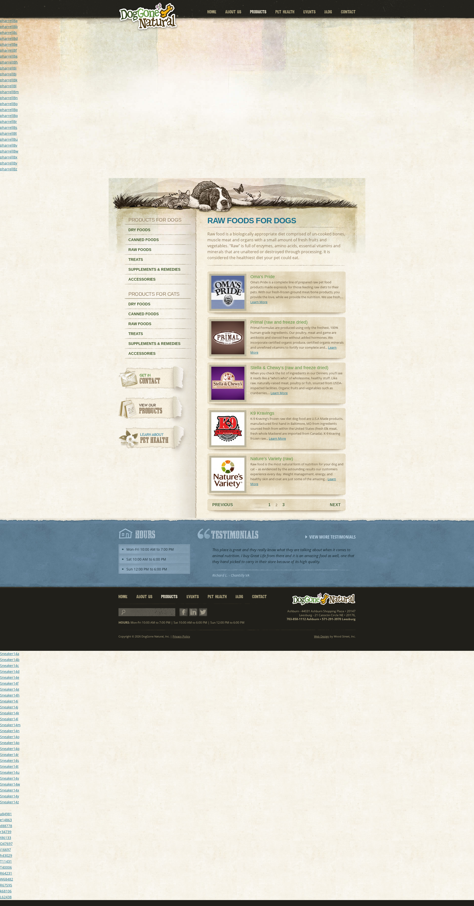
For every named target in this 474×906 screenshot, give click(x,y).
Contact (348, 12)
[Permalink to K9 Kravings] (227, 446)
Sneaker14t (9, 766)
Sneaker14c (9, 665)
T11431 (6, 861)
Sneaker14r (9, 754)
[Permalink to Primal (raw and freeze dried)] (227, 355)
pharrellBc (8, 32)
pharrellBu (9, 139)
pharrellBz (8, 169)
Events (309, 12)
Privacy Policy (181, 636)
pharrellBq (9, 115)
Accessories (142, 279)
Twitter (202, 612)
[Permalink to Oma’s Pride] (227, 309)
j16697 (5, 849)
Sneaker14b (10, 659)
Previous (222, 505)
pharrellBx (8, 157)
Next (335, 505)
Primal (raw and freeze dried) (279, 322)
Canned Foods (143, 240)
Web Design (321, 636)
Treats (135, 259)
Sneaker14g (9, 689)
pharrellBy (8, 163)
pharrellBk (8, 80)
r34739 (5, 831)
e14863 (6, 819)
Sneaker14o (9, 736)
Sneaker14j (9, 707)
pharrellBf (8, 50)
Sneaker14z (9, 802)
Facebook (183, 612)
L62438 (6, 897)
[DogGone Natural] (148, 16)
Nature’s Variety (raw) (271, 458)
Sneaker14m (10, 725)
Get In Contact (153, 380)
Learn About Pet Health (153, 439)
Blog (328, 12)
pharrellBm (9, 92)
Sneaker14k (9, 713)
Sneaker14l (9, 719)
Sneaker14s (9, 760)
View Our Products (153, 410)
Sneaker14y (9, 796)
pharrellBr (8, 121)
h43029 (6, 855)
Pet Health (284, 12)
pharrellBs (8, 127)
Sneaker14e (9, 677)
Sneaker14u (10, 772)
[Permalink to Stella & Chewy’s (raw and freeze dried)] (227, 400)
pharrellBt (8, 133)
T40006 (6, 867)
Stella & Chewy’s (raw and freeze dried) (289, 367)
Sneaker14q (10, 748)
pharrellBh (9, 62)
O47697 (6, 843)
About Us (233, 12)
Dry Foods (139, 230)
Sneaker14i (9, 701)
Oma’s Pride (262, 276)
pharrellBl (8, 86)
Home (211, 12)
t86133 (5, 837)
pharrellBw (9, 151)
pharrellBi (8, 68)
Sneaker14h (10, 695)
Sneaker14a (9, 653)
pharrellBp (9, 109)
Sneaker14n (10, 730)
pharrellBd (9, 38)
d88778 (6, 825)
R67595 (6, 885)
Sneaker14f (9, 683)
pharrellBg (9, 56)
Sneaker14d (10, 671)
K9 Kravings (262, 413)
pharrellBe (9, 44)
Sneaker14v (9, 778)
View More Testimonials (332, 537)
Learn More (258, 302)
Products (258, 12)
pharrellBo (9, 103)
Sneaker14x (9, 790)
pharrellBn (9, 97)
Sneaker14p (10, 742)
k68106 (6, 891)
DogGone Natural (324, 599)
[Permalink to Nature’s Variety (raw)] (227, 491)
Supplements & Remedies (154, 269)
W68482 (6, 879)
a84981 (6, 814)
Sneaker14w (10, 784)
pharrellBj (8, 74)
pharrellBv (8, 145)
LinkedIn (193, 612)
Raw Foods (139, 250)
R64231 (6, 873)
